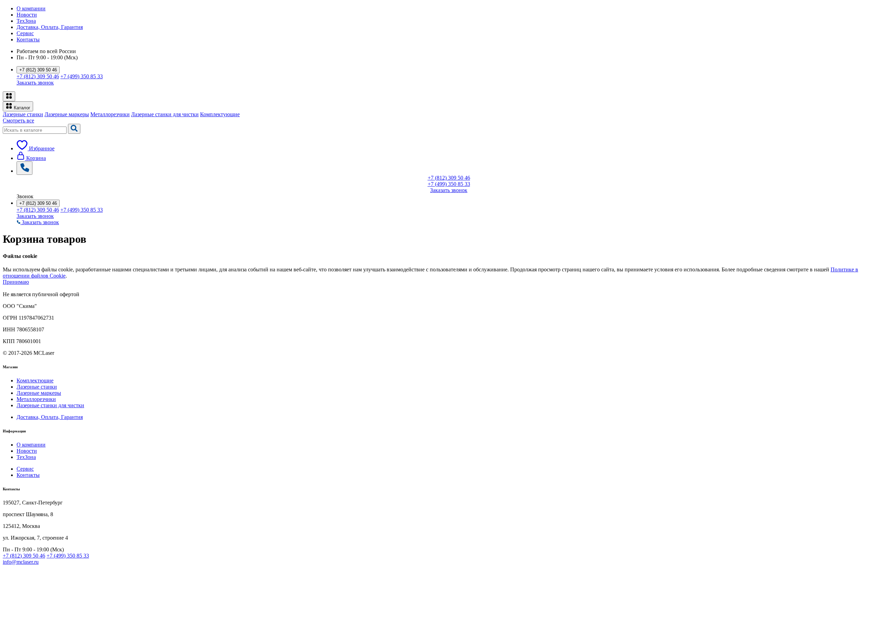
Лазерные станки (23, 114)
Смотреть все (18, 120)
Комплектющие (35, 380)
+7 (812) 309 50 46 (38, 69)
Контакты (28, 39)
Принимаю (16, 282)
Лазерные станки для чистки (165, 114)
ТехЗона (26, 21)
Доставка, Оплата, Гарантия (50, 27)
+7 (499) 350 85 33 (81, 76)
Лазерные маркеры (66, 114)
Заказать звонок (35, 83)
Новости (27, 15)
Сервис (25, 33)
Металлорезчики (110, 114)
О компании (31, 8)
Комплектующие (220, 114)
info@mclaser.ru (21, 562)
